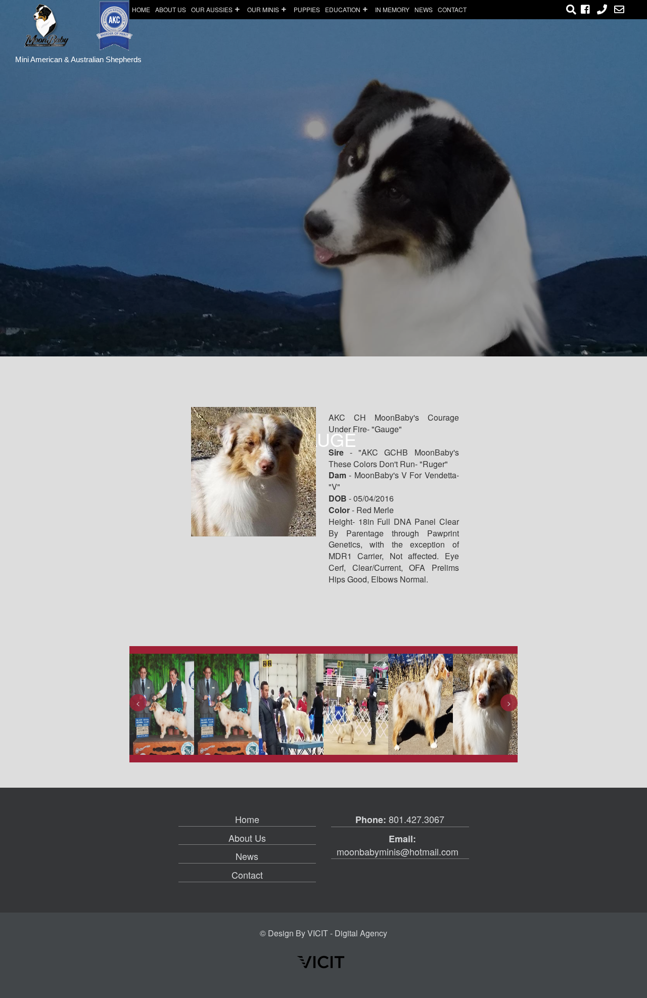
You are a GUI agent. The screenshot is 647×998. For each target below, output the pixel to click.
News (423, 9)
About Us (247, 837)
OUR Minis (263, 9)
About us (170, 9)
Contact (452, 9)
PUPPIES (307, 9)
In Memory (392, 9)
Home (141, 9)
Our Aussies (212, 9)
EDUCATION (342, 9)
